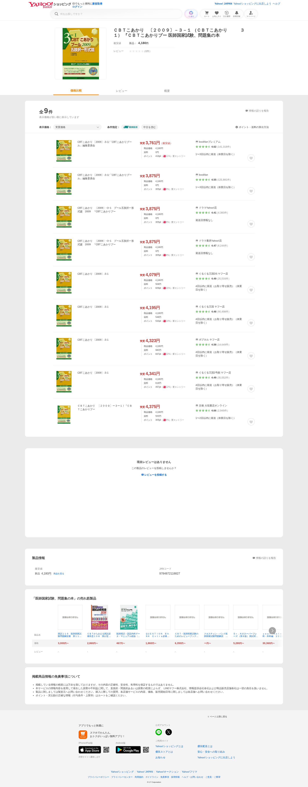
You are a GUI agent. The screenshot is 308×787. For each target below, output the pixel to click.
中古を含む (149, 127)
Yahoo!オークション (167, 771)
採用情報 (175, 777)
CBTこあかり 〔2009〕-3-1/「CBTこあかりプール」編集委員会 (105, 143)
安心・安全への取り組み (211, 751)
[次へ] (272, 630)
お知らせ (160, 757)
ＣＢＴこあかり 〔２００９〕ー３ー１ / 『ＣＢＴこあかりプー (105, 407)
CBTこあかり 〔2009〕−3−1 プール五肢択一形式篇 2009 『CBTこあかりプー (106, 209)
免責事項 (164, 777)
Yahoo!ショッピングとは (169, 746)
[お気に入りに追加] (251, 157)
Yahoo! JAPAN (223, 3)
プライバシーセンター (122, 777)
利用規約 (139, 777)
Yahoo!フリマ (189, 771)
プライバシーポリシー (98, 777)
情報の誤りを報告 (266, 558)
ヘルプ (276, 3)
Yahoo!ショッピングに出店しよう (252, 3)
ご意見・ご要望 (212, 777)
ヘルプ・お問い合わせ (192, 777)
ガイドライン (151, 777)
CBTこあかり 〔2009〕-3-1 (93, 273)
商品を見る (58, 573)
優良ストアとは (164, 751)
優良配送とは (204, 746)
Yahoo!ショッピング (122, 771)
